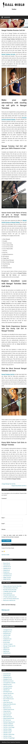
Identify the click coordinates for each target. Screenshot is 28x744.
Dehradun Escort (7, 566)
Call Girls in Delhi (5, 554)
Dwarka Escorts (6, 675)
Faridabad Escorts (7, 638)
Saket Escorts (6, 689)
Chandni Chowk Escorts (8, 709)
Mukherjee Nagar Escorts (9, 722)
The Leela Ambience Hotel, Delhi (10, 587)
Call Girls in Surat (7, 732)
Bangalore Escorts (7, 631)
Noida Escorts (6, 649)
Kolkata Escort (6, 570)
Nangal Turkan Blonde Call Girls (19, 485)
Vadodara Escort (7, 568)
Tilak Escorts (6, 700)
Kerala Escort (6, 572)
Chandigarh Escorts (7, 629)
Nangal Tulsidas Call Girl (8, 374)
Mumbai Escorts (7, 633)
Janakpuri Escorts (7, 695)
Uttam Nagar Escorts (8, 697)
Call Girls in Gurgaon (8, 644)
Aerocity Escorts (7, 673)
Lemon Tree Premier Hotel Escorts (11, 598)
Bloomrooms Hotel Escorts (9, 600)
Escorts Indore (6, 642)
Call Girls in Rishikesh (8, 723)
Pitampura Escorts (7, 684)
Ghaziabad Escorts (7, 688)
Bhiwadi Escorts (6, 705)
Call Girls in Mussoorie (8, 725)
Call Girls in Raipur (7, 729)
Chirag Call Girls (7, 711)
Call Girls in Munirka (7, 686)
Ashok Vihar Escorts (7, 702)
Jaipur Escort (6, 647)
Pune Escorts (6, 637)
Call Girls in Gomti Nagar (8, 727)
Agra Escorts (6, 651)
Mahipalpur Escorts (7, 679)
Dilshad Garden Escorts (8, 718)
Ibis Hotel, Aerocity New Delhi (9, 589)
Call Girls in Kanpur (7, 730)
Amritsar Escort (6, 653)
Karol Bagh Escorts (7, 691)
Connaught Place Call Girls (9, 682)
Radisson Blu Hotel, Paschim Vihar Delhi (12, 586)
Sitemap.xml (5, 610)
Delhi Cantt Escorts (7, 716)
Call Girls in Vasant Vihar (8, 734)
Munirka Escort (6, 640)
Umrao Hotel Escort (7, 593)
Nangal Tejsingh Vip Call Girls (8, 483)
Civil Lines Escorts (7, 713)
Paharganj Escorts (7, 677)
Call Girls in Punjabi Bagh (8, 738)
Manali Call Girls (7, 579)
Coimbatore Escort (7, 573)
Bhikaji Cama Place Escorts (9, 704)
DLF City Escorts (7, 720)
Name (3, 517)
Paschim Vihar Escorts (8, 693)
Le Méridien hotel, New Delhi (9, 591)
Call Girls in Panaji (7, 736)
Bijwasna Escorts (7, 707)
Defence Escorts (7, 714)
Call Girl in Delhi (6, 635)
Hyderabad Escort (7, 575)
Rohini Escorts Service (8, 681)
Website (3, 529)
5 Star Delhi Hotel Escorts (9, 595)
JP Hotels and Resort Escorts (10, 596)
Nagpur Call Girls (7, 577)
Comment (4, 498)
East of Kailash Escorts (8, 698)
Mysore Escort (6, 563)
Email (3, 523)
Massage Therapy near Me (9, 646)
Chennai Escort (6, 564)
